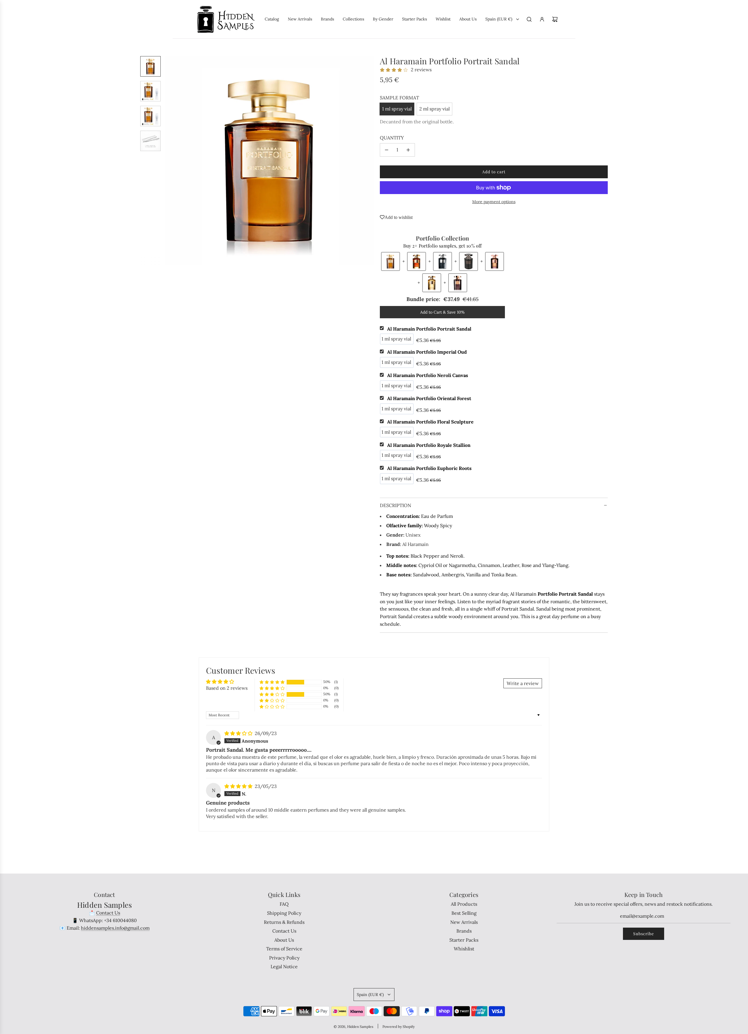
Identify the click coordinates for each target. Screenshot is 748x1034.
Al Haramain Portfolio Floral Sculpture (430, 422)
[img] (239, 733)
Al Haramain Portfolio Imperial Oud (427, 352)
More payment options (493, 201)
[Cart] (554, 19)
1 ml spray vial (397, 109)
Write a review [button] (523, 683)
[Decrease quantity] (386, 149)
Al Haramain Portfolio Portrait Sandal (429, 329)
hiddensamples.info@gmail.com (115, 928)
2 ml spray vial (434, 109)
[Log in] (542, 19)
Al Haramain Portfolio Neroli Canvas (427, 375)
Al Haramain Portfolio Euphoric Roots (429, 468)
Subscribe (643, 933)
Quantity (392, 138)
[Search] (529, 19)
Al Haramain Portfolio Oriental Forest (429, 398)
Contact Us (108, 913)
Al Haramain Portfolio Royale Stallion (428, 445)
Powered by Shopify (398, 1026)
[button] (169, 160)
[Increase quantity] (408, 149)
